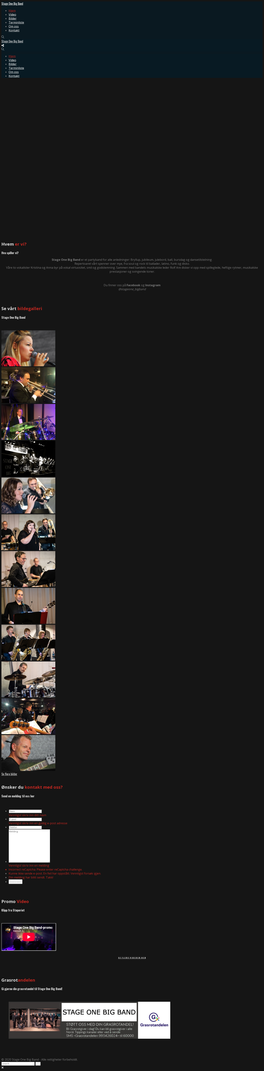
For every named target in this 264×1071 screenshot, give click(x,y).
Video (12, 15)
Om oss (14, 26)
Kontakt (14, 30)
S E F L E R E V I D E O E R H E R (132, 957)
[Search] (38, 1064)
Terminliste (16, 22)
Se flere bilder (9, 774)
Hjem (12, 11)
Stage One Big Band (12, 3)
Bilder (13, 18)
